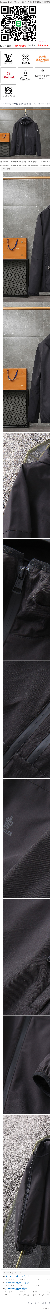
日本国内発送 (20, 46)
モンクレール (39, 104)
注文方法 (31, 45)
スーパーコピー (6, 46)
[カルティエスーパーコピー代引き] (25, 75)
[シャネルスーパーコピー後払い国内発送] (25, 59)
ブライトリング (38, 1295)
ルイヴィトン (9, 1279)
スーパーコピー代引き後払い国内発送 (16, 104)
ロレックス (8, 1292)
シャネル (22, 1279)
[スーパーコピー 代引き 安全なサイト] (18, 42)
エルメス (36, 1279)
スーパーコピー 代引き (37, 1303)
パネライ (22, 1292)
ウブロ (35, 1292)
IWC (5, 1295)
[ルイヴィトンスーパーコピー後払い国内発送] (8, 59)
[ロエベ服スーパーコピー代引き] (8, 92)
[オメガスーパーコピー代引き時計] (8, 75)
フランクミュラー (25, 1295)
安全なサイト (43, 45)
